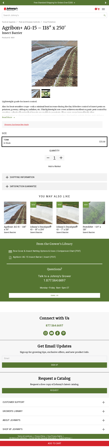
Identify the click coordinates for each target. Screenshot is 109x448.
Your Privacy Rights (54, 436)
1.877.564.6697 (54, 280)
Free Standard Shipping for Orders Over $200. (53, 3)
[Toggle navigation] (102, 9)
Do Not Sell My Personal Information (42, 438)
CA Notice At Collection (18, 438)
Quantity (54, 150)
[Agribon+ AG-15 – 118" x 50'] (15, 213)
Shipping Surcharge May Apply (16, 125)
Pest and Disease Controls (29, 22)
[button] (3, 2)
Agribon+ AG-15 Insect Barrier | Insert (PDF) (34, 257)
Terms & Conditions (25, 436)
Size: (4, 133)
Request (54, 390)
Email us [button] (54, 295)
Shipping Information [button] (22, 177)
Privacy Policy (40, 436)
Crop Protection (49, 22)
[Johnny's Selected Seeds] (11, 9)
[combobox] (54, 15)
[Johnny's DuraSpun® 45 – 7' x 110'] (67, 213)
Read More (7, 117)
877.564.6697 (54, 325)
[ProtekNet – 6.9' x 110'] (94, 213)
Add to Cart (54, 443)
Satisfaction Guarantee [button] (23, 186)
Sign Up (54, 365)
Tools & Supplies (8, 22)
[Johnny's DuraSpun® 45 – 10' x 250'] (41, 213)
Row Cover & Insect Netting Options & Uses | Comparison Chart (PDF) (47, 251)
